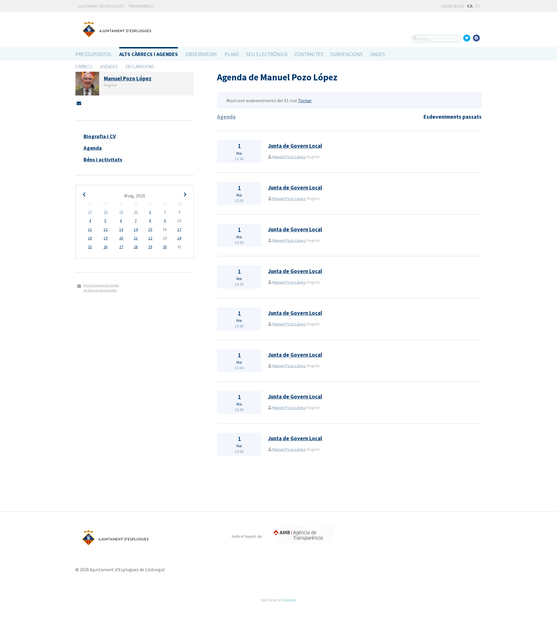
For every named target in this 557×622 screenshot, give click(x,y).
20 (121, 238)
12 (106, 229)
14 (136, 229)
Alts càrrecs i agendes (148, 54)
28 (106, 212)
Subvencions (346, 54)
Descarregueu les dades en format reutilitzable (101, 287)
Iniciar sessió (452, 6)
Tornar (305, 100)
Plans (232, 54)
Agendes (109, 66)
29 (121, 212)
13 (121, 229)
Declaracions (140, 66)
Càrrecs (83, 66)
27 (90, 212)
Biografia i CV (100, 136)
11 (90, 229)
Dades (377, 54)
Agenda (93, 148)
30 (136, 212)
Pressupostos (93, 54)
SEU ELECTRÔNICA (266, 54)
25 (90, 246)
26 (106, 246)
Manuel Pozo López (289, 156)
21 (136, 238)
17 (179, 229)
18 (90, 238)
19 (106, 238)
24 (179, 238)
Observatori (201, 54)
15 (150, 229)
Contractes (308, 54)
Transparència (141, 6)
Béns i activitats (103, 159)
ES (477, 6)
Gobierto (289, 600)
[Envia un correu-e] (78, 103)
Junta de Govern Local (295, 146)
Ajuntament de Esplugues (100, 6)
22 (150, 238)
